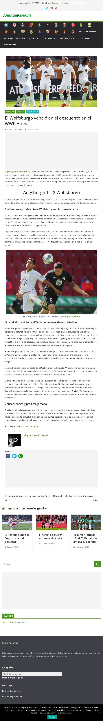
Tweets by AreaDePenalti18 (14, 622)
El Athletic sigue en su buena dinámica (50, 536)
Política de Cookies (11, 691)
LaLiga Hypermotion (14, 38)
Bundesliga (10, 112)
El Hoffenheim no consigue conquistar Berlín (27, 498)
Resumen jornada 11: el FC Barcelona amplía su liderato (85, 538)
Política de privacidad (12, 696)
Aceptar (52, 717)
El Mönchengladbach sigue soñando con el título (75, 498)
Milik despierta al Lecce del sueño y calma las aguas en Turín (68, 4)
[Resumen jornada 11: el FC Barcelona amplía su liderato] (86, 516)
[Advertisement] (51, 151)
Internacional (67, 38)
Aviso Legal (7, 685)
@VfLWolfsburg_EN (29, 426)
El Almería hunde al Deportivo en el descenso (17, 538)
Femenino (48, 38)
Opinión (86, 38)
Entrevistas (10, 44)
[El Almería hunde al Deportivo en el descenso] (17, 516)
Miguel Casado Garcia (15, 129)
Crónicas (20, 112)
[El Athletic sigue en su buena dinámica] (51, 516)
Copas (32, 38)
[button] (37, 38)
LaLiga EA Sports (87, 31)
